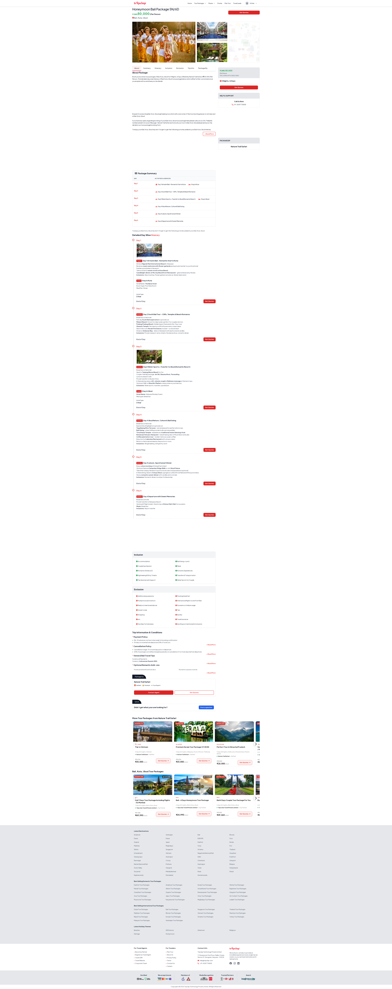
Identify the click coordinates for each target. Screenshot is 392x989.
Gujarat (136, 842)
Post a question (206, 707)
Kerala (231, 842)
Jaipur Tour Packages (173, 896)
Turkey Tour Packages (236, 917)
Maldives (137, 846)
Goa (231, 838)
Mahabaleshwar (171, 871)
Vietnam (168, 853)
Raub (199, 871)
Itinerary (158, 68)
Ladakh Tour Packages (236, 899)
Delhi (199, 857)
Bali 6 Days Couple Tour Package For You (234, 800)
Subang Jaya (138, 857)
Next (191, 42)
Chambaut (201, 860)
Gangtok (169, 868)
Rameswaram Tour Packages (207, 892)
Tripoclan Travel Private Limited (146, 808)
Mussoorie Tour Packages (142, 899)
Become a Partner (141, 952)
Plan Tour (228, 3)
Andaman (137, 835)
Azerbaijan (169, 835)
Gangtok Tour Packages (237, 892)
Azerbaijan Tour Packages (174, 920)
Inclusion (168, 68)
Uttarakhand (138, 853)
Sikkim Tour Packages (173, 888)
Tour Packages (199, 3)
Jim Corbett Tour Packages (238, 896)
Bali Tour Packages (172, 909)
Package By (202, 68)
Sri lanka (200, 849)
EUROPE (200, 838)
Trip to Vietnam (141, 747)
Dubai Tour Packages (141, 909)
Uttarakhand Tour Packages (207, 888)
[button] (209, 134)
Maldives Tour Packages (142, 913)
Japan (168, 842)
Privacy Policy (171, 958)
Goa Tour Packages (140, 896)
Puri (230, 846)
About (136, 68)
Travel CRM (139, 958)
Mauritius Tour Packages (237, 913)
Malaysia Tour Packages (142, 920)
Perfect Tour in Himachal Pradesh (231, 747)
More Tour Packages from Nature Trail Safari (154, 718)
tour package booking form (151, 125)
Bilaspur (232, 864)
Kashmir (200, 842)
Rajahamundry (139, 875)
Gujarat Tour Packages (173, 892)
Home (190, 3)
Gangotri (232, 860)
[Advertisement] (174, 97)
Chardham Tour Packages (142, 892)
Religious (232, 930)
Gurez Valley (138, 868)
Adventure (201, 930)
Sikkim (136, 849)
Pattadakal (169, 875)
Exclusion (180, 68)
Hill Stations (170, 930)
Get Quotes (244, 12)
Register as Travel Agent (143, 955)
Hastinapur (201, 864)
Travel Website (140, 960)
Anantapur (169, 857)
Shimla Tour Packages (236, 885)
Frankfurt (232, 857)
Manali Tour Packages (141, 888)
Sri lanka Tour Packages (205, 917)
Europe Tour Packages (173, 917)
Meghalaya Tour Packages (206, 899)
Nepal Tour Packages (141, 917)
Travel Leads (237, 3)
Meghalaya (169, 846)
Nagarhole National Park (206, 853)
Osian (200, 868)
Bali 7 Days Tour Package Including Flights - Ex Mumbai (152, 801)
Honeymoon (170, 934)
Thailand (232, 849)
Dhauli (231, 871)
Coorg (168, 860)
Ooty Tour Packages (204, 896)
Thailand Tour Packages (237, 909)
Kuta (139, 771)
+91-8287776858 (239, 104)
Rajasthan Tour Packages (237, 888)
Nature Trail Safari (195, 77)
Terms (169, 960)
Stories (219, 3)
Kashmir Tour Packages (141, 885)
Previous (135, 42)
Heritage (137, 934)
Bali (135, 18)
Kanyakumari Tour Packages (175, 899)
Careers (169, 966)
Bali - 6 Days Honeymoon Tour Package (192, 800)
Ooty (199, 846)
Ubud (146, 771)
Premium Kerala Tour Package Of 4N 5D (192, 747)
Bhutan (231, 835)
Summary (147, 68)
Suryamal (137, 871)
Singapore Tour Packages (206, 909)
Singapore (169, 849)
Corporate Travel (141, 963)
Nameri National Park (141, 864)
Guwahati (232, 853)
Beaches (137, 930)
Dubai (136, 838)
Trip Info (191, 68)
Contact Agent (153, 692)
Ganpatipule (233, 868)
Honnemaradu (202, 875)
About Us (170, 955)
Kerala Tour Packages (205, 885)
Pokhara (169, 864)
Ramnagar (137, 860)
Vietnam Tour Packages (205, 913)
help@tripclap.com (206, 960)
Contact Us (171, 963)
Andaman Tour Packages (174, 885)
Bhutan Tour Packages (173, 913)
